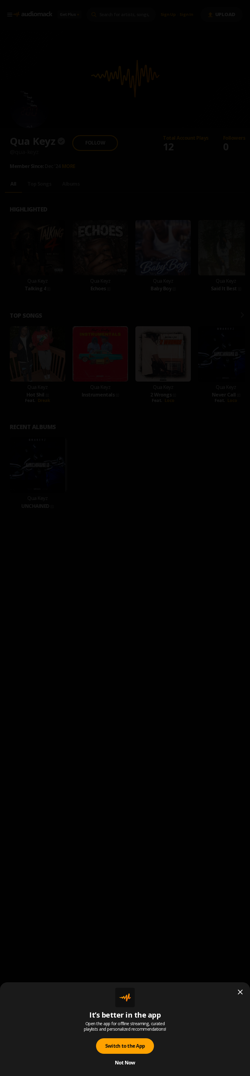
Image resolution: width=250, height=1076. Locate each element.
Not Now (125, 1062)
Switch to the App (125, 1046)
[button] (125, 538)
